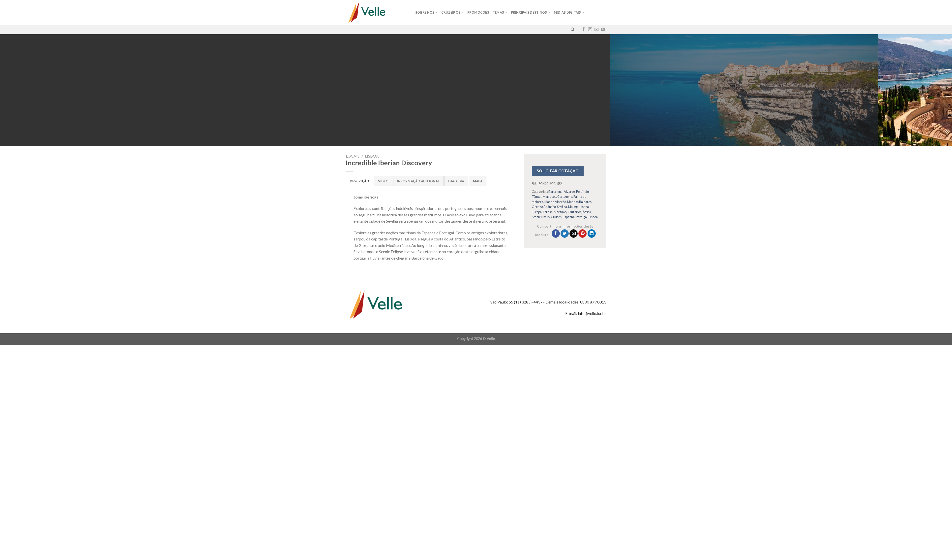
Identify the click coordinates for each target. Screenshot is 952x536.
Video (383, 181)
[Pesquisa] (572, 29)
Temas (498, 12)
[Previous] (25, 90)
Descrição (359, 181)
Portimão (582, 192)
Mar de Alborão (555, 202)
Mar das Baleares (579, 202)
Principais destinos (529, 12)
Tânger (536, 197)
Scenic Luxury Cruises (547, 217)
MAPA (477, 181)
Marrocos (549, 197)
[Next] (926, 90)
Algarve (569, 192)
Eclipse (548, 212)
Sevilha (562, 207)
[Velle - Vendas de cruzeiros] (377, 12)
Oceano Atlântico (544, 207)
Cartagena (564, 197)
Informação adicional (418, 181)
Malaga (573, 207)
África (587, 212)
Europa (537, 212)
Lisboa (372, 156)
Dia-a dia (456, 181)
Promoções (478, 12)
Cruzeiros (574, 212)
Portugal (582, 217)
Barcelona (555, 192)
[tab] (359, 181)
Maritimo (560, 212)
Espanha (569, 217)
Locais (352, 156)
